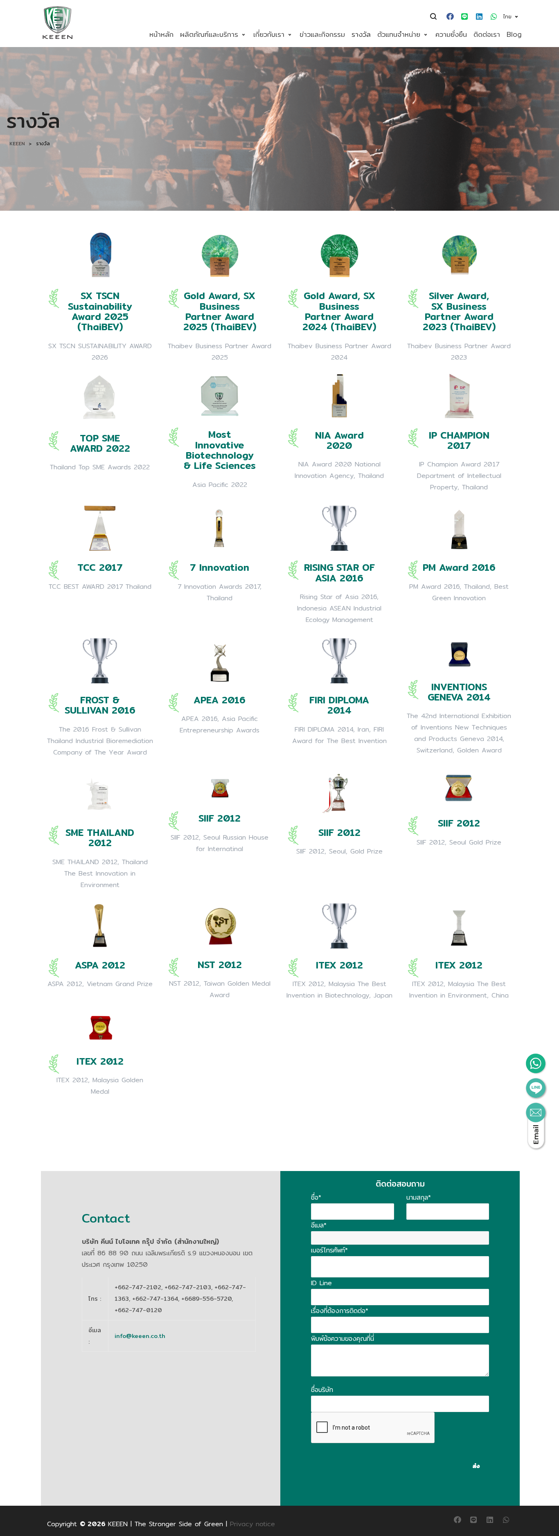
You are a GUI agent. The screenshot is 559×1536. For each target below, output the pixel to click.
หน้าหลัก (161, 34)
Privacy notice (252, 1524)
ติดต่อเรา (486, 34)
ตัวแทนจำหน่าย (398, 34)
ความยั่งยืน (451, 34)
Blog (514, 34)
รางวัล (361, 34)
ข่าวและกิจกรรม (322, 34)
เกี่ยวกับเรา (268, 34)
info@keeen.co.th (140, 1335)
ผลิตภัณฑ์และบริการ (209, 34)
